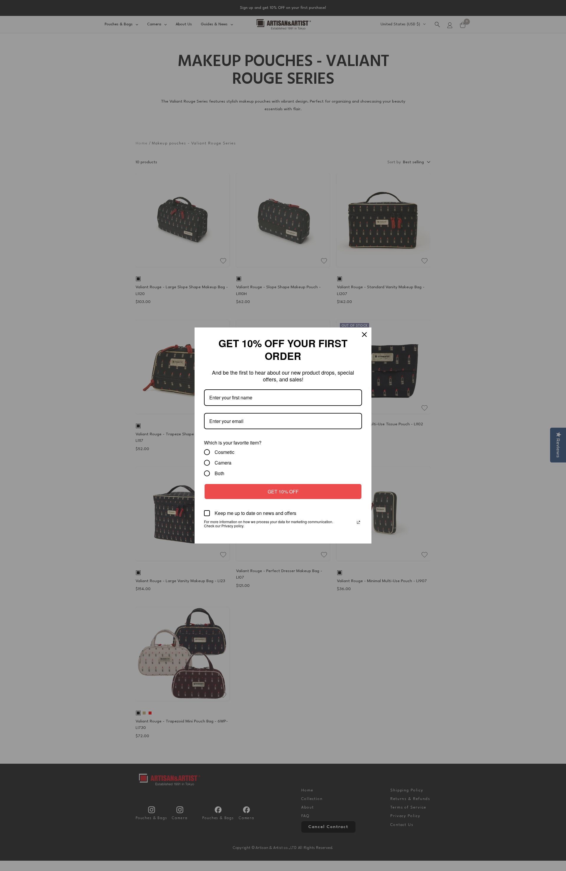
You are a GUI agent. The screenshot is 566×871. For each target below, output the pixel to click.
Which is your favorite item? (232, 442)
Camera (223, 463)
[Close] (364, 334)
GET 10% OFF (283, 491)
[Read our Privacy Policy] (358, 522)
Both (219, 473)
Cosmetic (224, 452)
